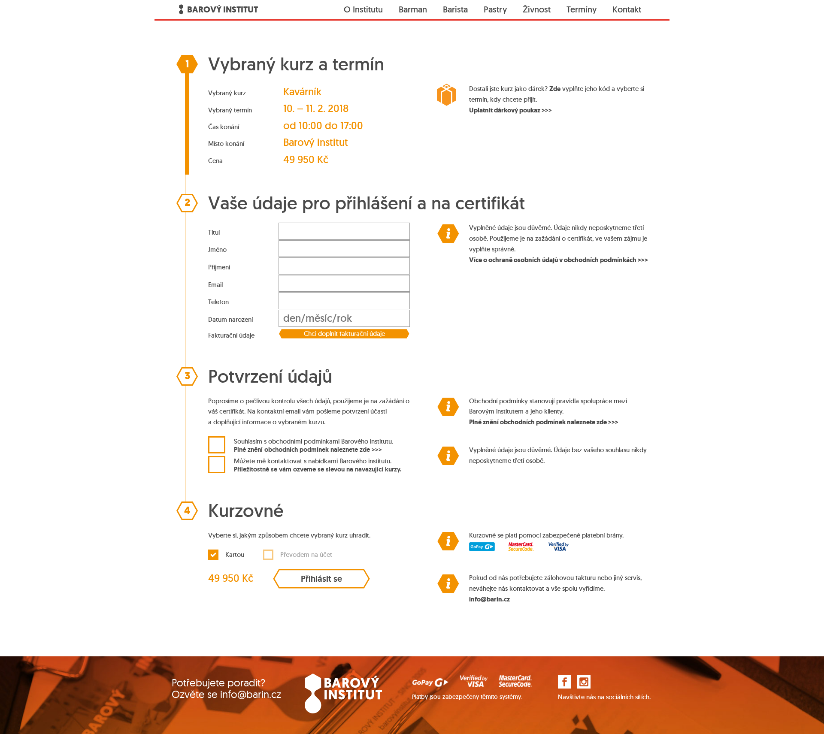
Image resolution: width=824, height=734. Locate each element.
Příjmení (219, 267)
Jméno (217, 249)
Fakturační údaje (231, 335)
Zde (554, 89)
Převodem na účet (306, 554)
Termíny (581, 9)
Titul (214, 232)
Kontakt (626, 9)
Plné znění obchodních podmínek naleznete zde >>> (308, 449)
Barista (455, 9)
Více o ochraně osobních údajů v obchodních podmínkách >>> (558, 260)
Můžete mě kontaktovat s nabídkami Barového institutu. (318, 465)
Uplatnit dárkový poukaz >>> (510, 110)
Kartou (234, 554)
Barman (413, 9)
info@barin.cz (489, 599)
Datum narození (230, 319)
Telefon (218, 302)
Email (215, 285)
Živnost (537, 9)
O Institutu (363, 9)
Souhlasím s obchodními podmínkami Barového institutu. (313, 445)
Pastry (495, 9)
